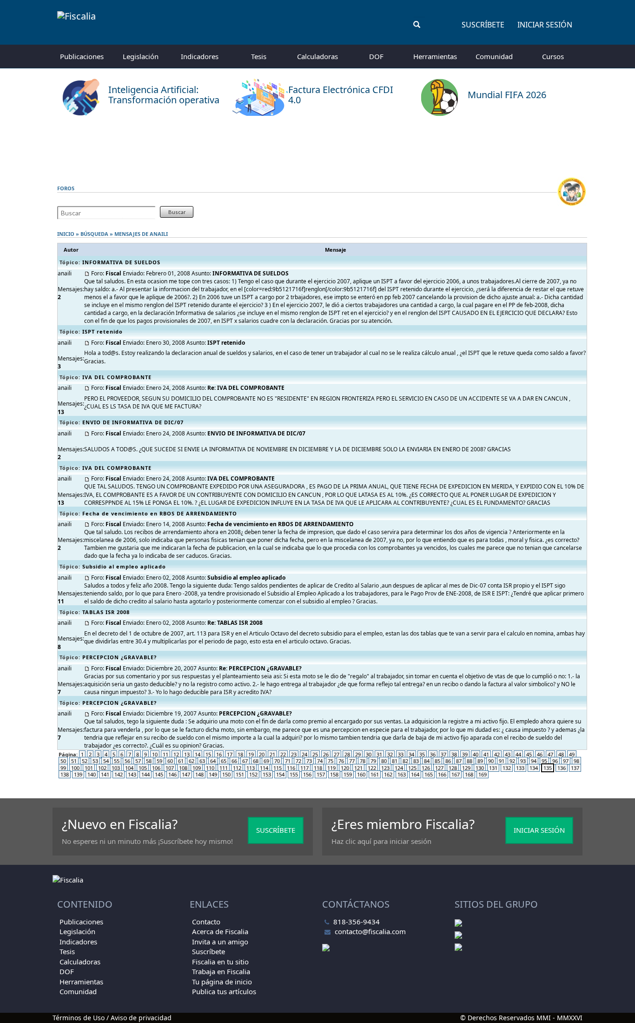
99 (63, 767)
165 (428, 774)
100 (75, 767)
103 (116, 767)
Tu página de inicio (222, 981)
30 (368, 754)
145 (159, 774)
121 (358, 767)
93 (523, 760)
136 (561, 767)
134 (533, 767)
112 (237, 767)
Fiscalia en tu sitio (220, 961)
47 (550, 754)
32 (390, 754)
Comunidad (494, 56)
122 (372, 767)
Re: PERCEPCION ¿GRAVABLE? (260, 668)
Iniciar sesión (544, 25)
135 (547, 767)
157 (321, 774)
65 (223, 760)
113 (250, 767)
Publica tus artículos (224, 991)
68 (255, 760)
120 (345, 767)
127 (439, 767)
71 (288, 760)
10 (155, 754)
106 (156, 767)
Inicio (65, 233)
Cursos (553, 56)
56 (127, 760)
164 (415, 774)
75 (330, 760)
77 (352, 760)
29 (358, 754)
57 (138, 760)
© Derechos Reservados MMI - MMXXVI (521, 1017)
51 (74, 760)
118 (318, 767)
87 (459, 760)
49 (572, 754)
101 (89, 767)
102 (102, 767)
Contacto (206, 921)
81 (394, 760)
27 (336, 754)
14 (197, 754)
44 (518, 754)
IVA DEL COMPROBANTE (117, 377)
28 (347, 754)
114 (264, 767)
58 (149, 760)
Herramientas (435, 56)
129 (466, 767)
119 (331, 767)
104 (129, 767)
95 (544, 760)
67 (245, 760)
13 (187, 754)
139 (78, 774)
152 (253, 774)
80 (384, 760)
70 (277, 760)
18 (240, 754)
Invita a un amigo (220, 941)
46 (539, 754)
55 (116, 760)
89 (480, 760)
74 (320, 760)
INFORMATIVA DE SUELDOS (121, 262)
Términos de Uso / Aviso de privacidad (112, 1017)
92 (512, 760)
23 (294, 754)
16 (219, 754)
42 (497, 754)
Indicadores (199, 56)
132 (507, 767)
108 (183, 767)
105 (143, 767)
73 (309, 760)
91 (501, 760)
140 (91, 774)
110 (210, 767)
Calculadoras (317, 56)
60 (170, 760)
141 (105, 774)
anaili (159, 233)
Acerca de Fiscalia (220, 931)
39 (465, 754)
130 (480, 767)
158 (334, 774)
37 (443, 754)
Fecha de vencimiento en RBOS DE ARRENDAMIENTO (159, 513)
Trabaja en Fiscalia (221, 971)
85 (437, 760)
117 (304, 767)
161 (374, 774)
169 (482, 774)
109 (196, 767)
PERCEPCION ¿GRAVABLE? (119, 657)
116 (291, 767)
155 (294, 774)
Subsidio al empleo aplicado (124, 566)
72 (298, 760)
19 (251, 754)
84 (427, 760)
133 (520, 767)
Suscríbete (483, 25)
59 (159, 760)
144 (145, 774)
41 (486, 754)
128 (453, 767)
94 (533, 760)
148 (199, 774)
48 (561, 754)
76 (341, 760)
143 (132, 774)
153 (267, 774)
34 (411, 754)
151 (240, 774)
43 (507, 754)
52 (84, 760)
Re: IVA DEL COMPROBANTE (245, 388)
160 (361, 774)
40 (475, 754)
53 (95, 760)
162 (388, 774)
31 (379, 754)
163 (401, 774)
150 (226, 774)
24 (304, 754)
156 (307, 774)
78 (362, 760)
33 (400, 754)
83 (416, 760)
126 (426, 767)
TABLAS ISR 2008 (106, 611)
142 (118, 774)
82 (405, 760)
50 (63, 760)
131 (493, 767)
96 (555, 760)
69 (266, 760)
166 (442, 774)
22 (283, 754)
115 (277, 767)
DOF (376, 56)
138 (64, 774)
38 (454, 754)
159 (348, 774)
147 (186, 774)
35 (422, 754)
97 (566, 760)
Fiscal (113, 273)
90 (491, 760)
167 (455, 774)
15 (208, 754)
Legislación (141, 56)
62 (191, 760)
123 (385, 767)
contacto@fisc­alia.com (370, 931)
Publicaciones (82, 56)
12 (176, 754)
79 (373, 760)
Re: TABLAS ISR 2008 (235, 623)
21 (272, 754)
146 (172, 774)
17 (229, 754)
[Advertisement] (317, 146)
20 (262, 754)
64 (213, 760)
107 (169, 767)
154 (280, 774)
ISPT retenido (102, 331)
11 (165, 754)
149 (213, 774)
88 (469, 760)
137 (575, 767)
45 (529, 754)
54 (106, 760)
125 (412, 767)
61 (181, 760)
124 (399, 767)
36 (433, 754)
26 (326, 754)
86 (448, 760)
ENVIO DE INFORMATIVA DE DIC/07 (133, 422)
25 (315, 754)
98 (576, 760)
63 (202, 760)
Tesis (258, 56)
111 (223, 767)
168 (469, 774)
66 (234, 760)
